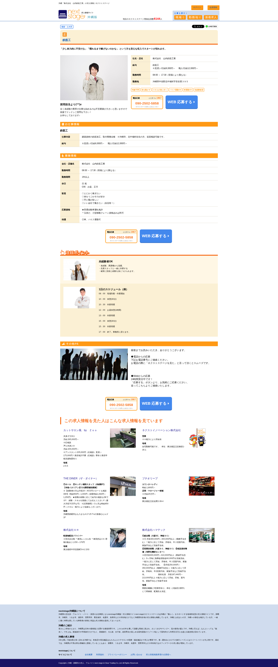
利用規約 (100, 654)
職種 (180, 17)
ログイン (197, 7)
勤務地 (195, 17)
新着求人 (211, 17)
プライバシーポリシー (117, 654)
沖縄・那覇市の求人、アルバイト (81, 663)
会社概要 (89, 654)
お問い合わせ (136, 654)
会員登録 (213, 7)
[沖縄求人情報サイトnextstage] (78, 15)
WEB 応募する (180, 102)
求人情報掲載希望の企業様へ (158, 654)
